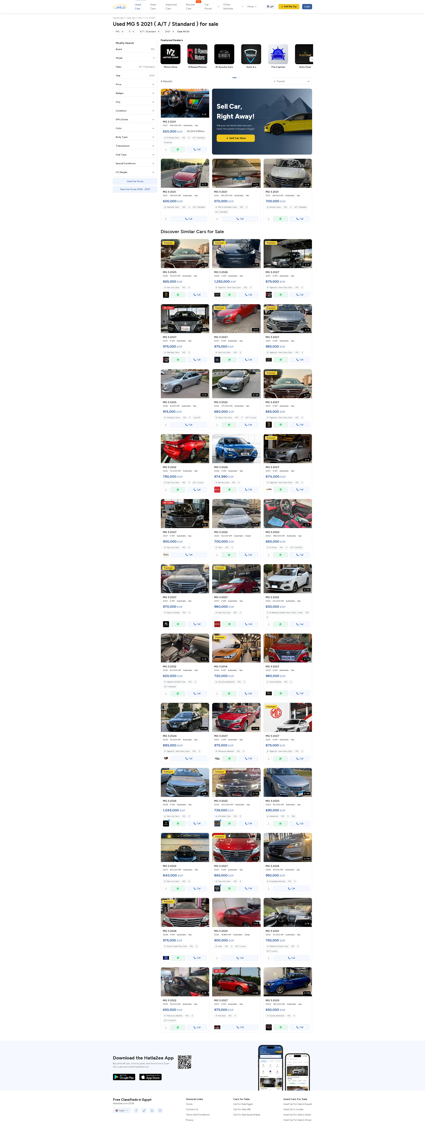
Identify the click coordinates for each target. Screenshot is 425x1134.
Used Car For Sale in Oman (297, 1120)
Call (199, 149)
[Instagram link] (160, 1110)
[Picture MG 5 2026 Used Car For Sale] (236, 448)
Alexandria (273, 816)
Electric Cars (193, 6)
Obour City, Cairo (225, 418)
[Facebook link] (136, 1110)
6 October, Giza (224, 816)
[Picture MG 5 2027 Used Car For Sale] (288, 717)
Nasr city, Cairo (173, 287)
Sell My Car (290, 6)
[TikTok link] (144, 1110)
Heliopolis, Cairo (173, 418)
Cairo (220, 547)
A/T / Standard (199, 138)
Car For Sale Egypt (243, 1104)
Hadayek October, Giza (176, 682)
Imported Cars (171, 6)
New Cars (153, 6)
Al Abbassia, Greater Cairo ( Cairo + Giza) (285, 613)
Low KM (197, 418)
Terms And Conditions (198, 1114)
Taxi (293, 816)
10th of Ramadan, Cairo (227, 207)
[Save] (205, 92)
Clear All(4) (183, 31)
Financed (168, 143)
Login (307, 6)
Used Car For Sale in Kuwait (297, 1104)
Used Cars (138, 6)
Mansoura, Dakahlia (174, 1016)
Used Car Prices (135, 181)
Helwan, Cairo (275, 207)
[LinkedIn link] (152, 1110)
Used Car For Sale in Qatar (297, 1114)
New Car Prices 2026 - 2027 (135, 189)
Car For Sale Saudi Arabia (246, 1114)
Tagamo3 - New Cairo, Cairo (178, 751)
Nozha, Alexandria (276, 1016)
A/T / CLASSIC (296, 547)
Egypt (122, 1110)
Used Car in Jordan (293, 1109)
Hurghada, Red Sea (277, 881)
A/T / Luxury (251, 418)
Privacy (189, 1120)
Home (189, 1104)
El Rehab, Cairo (173, 138)
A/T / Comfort (170, 1020)
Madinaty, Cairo (173, 207)
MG (183, 138)
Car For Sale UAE (242, 1109)
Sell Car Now (237, 138)
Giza (220, 946)
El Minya (273, 547)
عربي (272, 6)
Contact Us (192, 1109)
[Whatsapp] (177, 149)
